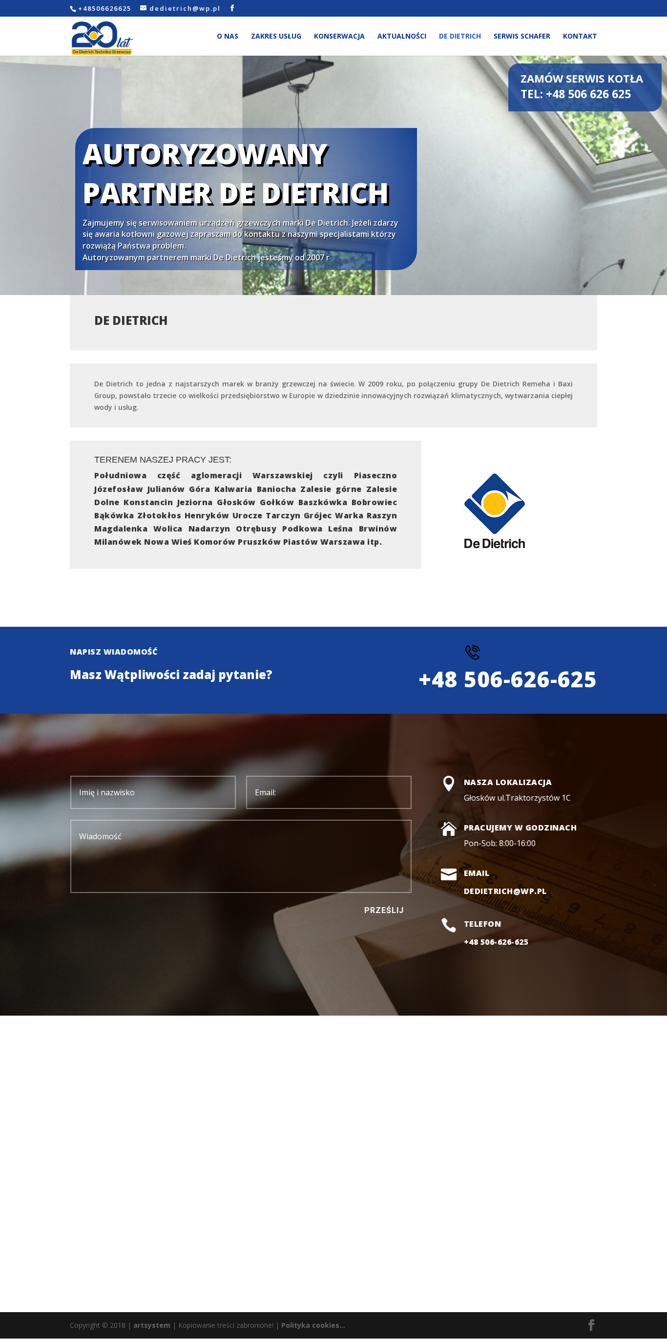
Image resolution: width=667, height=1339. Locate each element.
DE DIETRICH (460, 37)
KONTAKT (580, 37)
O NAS (227, 37)
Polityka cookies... (313, 1325)
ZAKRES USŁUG (276, 37)
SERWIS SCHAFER (522, 37)
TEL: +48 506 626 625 (576, 94)
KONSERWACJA (339, 37)
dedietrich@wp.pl (505, 891)
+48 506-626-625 (496, 941)
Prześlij (384, 910)
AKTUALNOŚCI (401, 37)
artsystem (151, 1325)
